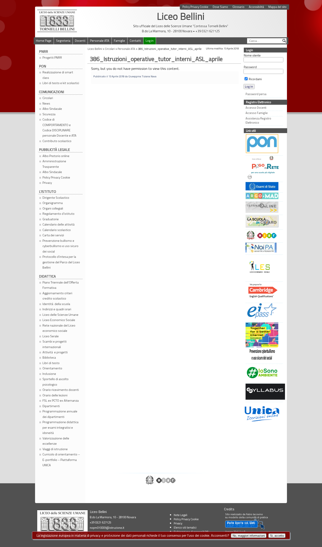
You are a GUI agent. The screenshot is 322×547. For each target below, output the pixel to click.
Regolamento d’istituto (58, 213)
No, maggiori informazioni (249, 535)
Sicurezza (48, 114)
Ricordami (255, 79)
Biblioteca (49, 357)
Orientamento (52, 368)
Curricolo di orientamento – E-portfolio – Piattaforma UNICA (61, 460)
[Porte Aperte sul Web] (245, 528)
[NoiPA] (263, 248)
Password (250, 67)
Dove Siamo (220, 7)
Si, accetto (277, 535)
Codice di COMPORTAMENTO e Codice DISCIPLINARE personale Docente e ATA (59, 127)
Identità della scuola (56, 303)
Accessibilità (256, 7)
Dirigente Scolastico (55, 197)
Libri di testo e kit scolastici (60, 83)
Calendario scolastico (56, 229)
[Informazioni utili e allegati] (263, 186)
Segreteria (63, 40)
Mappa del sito (277, 7)
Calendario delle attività (58, 224)
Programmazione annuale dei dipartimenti (59, 414)
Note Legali (180, 515)
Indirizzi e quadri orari (56, 309)
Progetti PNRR (52, 57)
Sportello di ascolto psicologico (55, 382)
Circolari (47, 98)
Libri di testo (51, 363)
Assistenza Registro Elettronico (258, 120)
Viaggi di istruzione (55, 449)
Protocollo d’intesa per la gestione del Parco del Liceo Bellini (61, 262)
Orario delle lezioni (54, 395)
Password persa (256, 94)
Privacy (47, 182)
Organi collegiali (52, 208)
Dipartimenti (51, 406)
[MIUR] (263, 236)
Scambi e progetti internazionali (54, 344)
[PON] (263, 144)
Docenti (80, 40)
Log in (150, 40)
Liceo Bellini (181, 16)
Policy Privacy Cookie (195, 7)
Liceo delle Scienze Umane (60, 314)
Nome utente (252, 55)
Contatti (135, 40)
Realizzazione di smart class (57, 75)
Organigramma (52, 202)
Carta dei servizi (53, 235)
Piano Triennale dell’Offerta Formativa (60, 285)
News (46, 103)
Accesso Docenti (256, 108)
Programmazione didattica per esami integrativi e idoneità (60, 427)
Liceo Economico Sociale (58, 320)
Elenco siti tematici (185, 527)
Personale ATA (99, 40)
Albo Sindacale (52, 108)
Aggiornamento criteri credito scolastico (57, 296)
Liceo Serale (50, 336)
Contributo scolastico (56, 141)
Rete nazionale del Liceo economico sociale (58, 328)
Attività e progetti (55, 352)
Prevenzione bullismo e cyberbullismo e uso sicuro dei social (60, 246)
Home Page (43, 40)
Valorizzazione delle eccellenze (55, 441)
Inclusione (49, 373)
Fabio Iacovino (254, 514)
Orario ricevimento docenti (60, 389)
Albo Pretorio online (55, 155)
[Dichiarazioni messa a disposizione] (263, 196)
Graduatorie (50, 219)
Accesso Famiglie (257, 113)
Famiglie (119, 40)
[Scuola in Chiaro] (263, 221)
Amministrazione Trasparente (54, 164)
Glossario (238, 7)
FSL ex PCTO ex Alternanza (60, 400)
